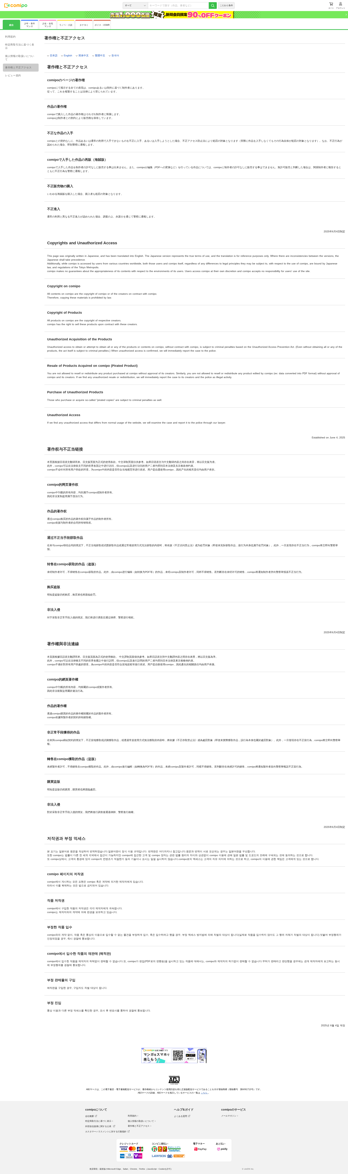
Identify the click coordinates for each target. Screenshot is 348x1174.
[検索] (213, 5)
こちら (204, 1093)
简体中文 (83, 55)
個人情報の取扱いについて (19, 58)
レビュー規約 (13, 75)
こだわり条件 (226, 5)
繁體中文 (100, 55)
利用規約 (10, 36)
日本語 (53, 55)
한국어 (115, 55)
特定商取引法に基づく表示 (19, 46)
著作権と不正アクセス (18, 67)
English (68, 55)
